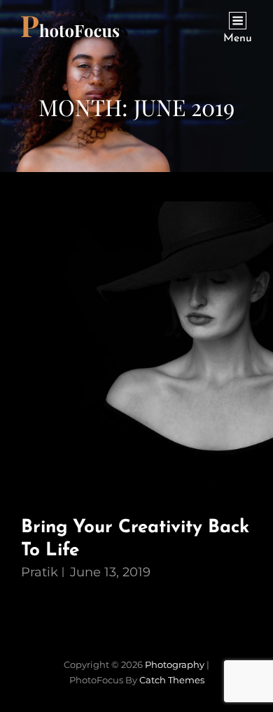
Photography (174, 664)
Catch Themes (171, 679)
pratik (39, 572)
